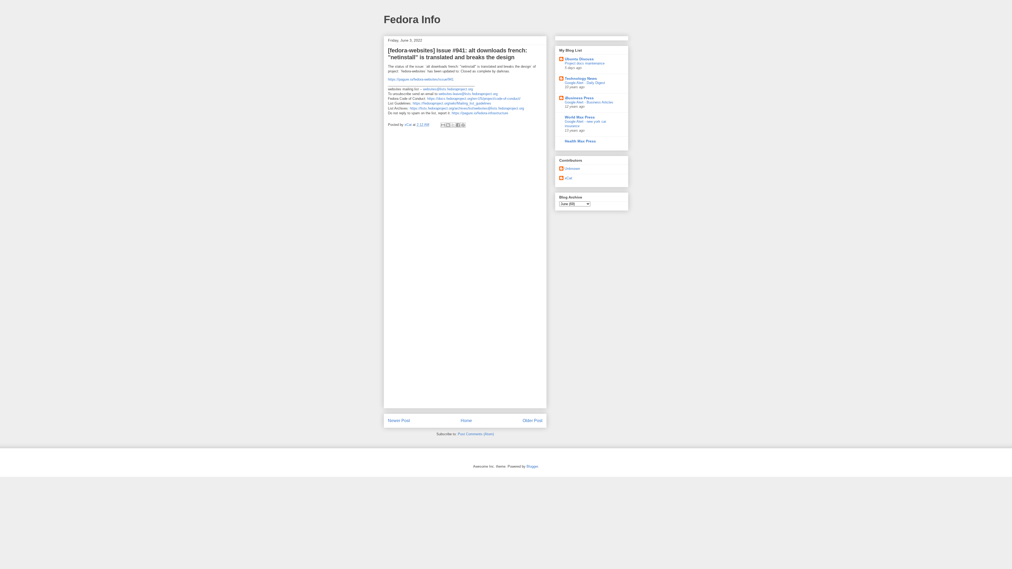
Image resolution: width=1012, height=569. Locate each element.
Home (466, 420)
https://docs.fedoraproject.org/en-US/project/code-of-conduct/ (473, 99)
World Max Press (580, 117)
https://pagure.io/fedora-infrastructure (480, 113)
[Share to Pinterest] (463, 125)
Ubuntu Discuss (579, 59)
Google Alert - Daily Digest (585, 83)
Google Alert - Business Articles (589, 102)
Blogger (532, 466)
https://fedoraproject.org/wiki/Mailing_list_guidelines (452, 103)
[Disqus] (465, 202)
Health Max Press (580, 141)
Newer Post (399, 420)
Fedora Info (412, 19)
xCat (568, 178)
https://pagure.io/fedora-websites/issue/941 (421, 79)
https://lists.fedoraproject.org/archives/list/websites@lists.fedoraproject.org (467, 108)
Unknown (572, 168)
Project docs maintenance (585, 63)
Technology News (581, 78)
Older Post (532, 420)
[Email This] (443, 125)
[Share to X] (453, 125)
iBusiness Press (579, 98)
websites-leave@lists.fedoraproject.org (468, 94)
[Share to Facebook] (458, 125)
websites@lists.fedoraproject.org (448, 89)
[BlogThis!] (448, 125)
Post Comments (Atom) (476, 434)
